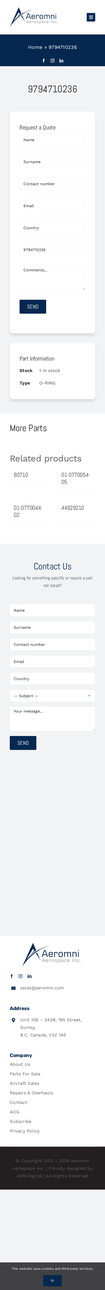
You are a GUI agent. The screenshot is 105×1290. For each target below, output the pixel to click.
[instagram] (52, 61)
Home (35, 47)
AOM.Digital (29, 1175)
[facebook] (44, 61)
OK (52, 1281)
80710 (21, 475)
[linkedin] (61, 61)
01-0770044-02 (28, 511)
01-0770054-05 (75, 478)
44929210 (72, 508)
